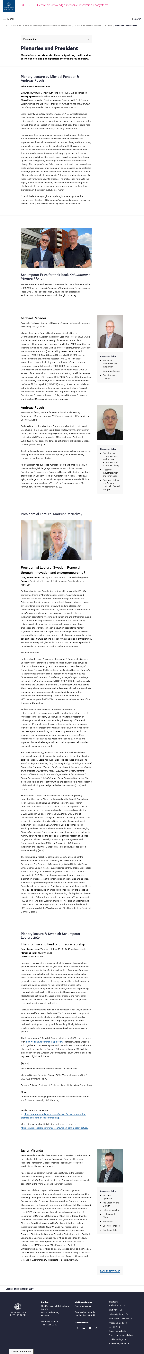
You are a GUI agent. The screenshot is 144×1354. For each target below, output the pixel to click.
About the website (117, 1330)
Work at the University (119, 1318)
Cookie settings (116, 1339)
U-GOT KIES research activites (88, 25)
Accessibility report (118, 1343)
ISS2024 (108, 25)
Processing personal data (121, 1334)
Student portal (117, 1305)
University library (118, 1314)
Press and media (117, 1322)
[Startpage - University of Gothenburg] (17, 1309)
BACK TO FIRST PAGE (110, 1271)
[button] (64, 18)
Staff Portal (116, 1309)
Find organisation (83, 1305)
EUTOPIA (113, 1326)
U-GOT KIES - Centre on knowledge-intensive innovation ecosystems (41, 25)
